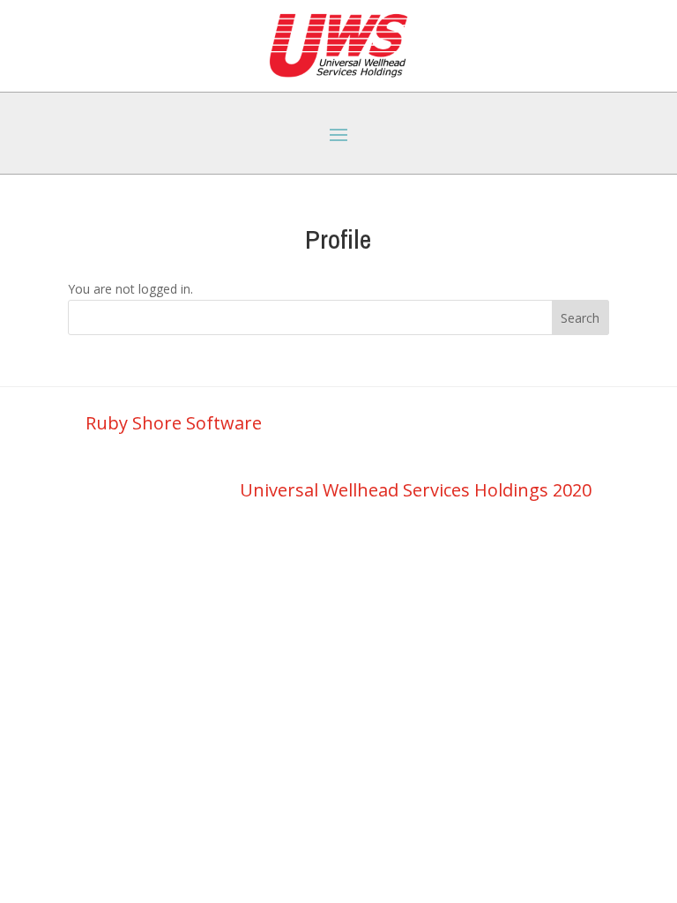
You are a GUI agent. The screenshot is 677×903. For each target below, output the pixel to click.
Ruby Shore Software (174, 423)
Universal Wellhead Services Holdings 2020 (415, 490)
